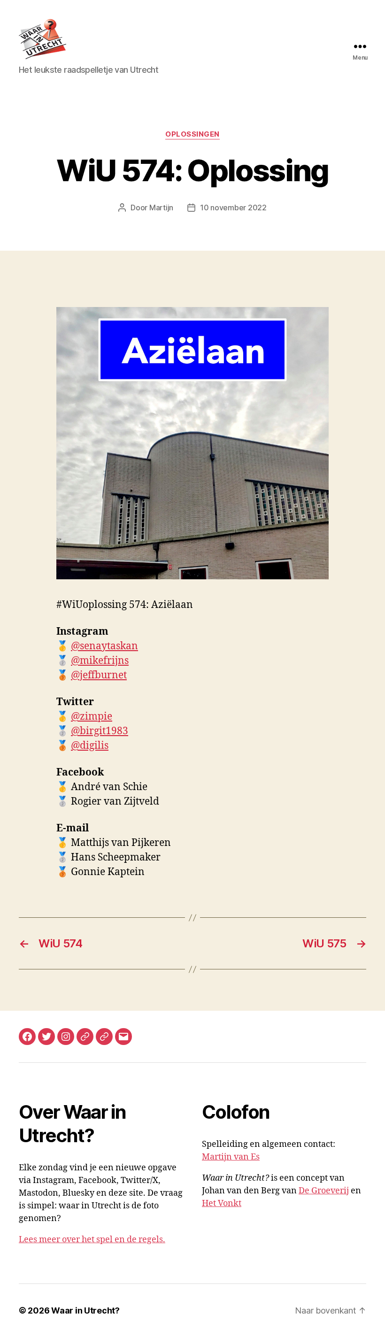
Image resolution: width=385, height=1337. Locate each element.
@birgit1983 (99, 731)
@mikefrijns (100, 660)
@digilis (89, 745)
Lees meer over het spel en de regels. (92, 1239)
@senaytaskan (104, 646)
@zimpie (91, 716)
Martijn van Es (231, 1157)
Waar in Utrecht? (85, 1310)
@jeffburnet (99, 675)
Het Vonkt (221, 1203)
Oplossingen (192, 134)
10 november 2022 (233, 207)
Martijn (161, 207)
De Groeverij (324, 1190)
